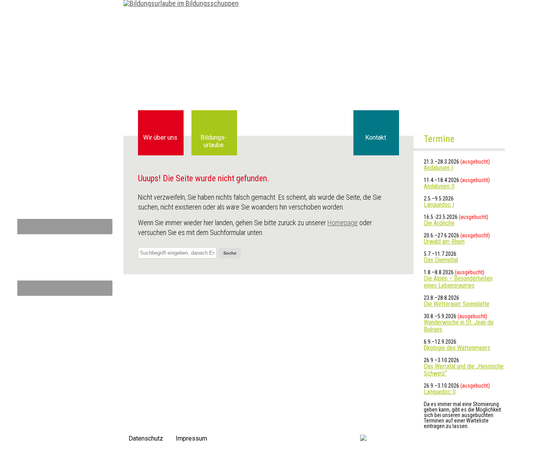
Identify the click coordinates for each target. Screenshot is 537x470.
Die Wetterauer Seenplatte (456, 304)
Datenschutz (146, 438)
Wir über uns (160, 137)
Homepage (342, 223)
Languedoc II (440, 391)
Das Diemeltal (441, 260)
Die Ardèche (439, 223)
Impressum (191, 438)
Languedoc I (439, 204)
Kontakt (375, 137)
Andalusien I (438, 167)
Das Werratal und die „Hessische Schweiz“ (464, 370)
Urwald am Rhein (444, 241)
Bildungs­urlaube (213, 141)
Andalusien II (439, 186)
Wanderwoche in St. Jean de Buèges (459, 326)
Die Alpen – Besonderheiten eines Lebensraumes (458, 282)
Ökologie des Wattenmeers (457, 348)
